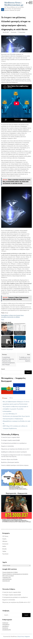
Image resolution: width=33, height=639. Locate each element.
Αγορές (4, 539)
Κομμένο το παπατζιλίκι (7, 446)
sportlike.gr (5, 626)
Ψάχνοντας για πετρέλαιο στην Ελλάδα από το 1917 (15, 449)
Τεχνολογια (10, 349)
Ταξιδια (4, 551)
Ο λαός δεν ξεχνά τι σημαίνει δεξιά (10, 437)
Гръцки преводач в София (10, 572)
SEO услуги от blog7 (8, 575)
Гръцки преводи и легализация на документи (15, 574)
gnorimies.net (6, 581)
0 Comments (13, 32)
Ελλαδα (4, 549)
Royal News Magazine (24, 636)
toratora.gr (5, 623)
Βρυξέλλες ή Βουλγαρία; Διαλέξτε (10, 462)
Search (3, 369)
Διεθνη (4, 546)
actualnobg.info (6, 629)
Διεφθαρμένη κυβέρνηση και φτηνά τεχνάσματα (14, 452)
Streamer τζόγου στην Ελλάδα (9, 459)
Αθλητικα (4, 541)
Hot (12, 398)
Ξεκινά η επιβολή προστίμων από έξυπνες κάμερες (15, 465)
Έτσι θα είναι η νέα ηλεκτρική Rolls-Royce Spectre (16, 416)
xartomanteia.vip (6, 579)
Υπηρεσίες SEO (6, 577)
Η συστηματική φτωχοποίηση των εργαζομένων (14, 443)
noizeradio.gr (5, 624)
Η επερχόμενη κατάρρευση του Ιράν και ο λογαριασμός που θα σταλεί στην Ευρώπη (16, 455)
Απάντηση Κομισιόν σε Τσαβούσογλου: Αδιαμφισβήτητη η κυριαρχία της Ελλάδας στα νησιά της (16, 421)
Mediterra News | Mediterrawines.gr (13, 3)
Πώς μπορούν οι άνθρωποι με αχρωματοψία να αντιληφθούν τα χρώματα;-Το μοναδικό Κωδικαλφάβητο (15, 409)
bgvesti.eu (5, 628)
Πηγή (2, 319)
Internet (5, 398)
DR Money (5, 536)
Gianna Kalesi (22, 32)
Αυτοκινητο (5, 544)
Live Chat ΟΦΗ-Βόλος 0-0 (10, 414)
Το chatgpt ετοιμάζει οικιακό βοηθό (10, 440)
